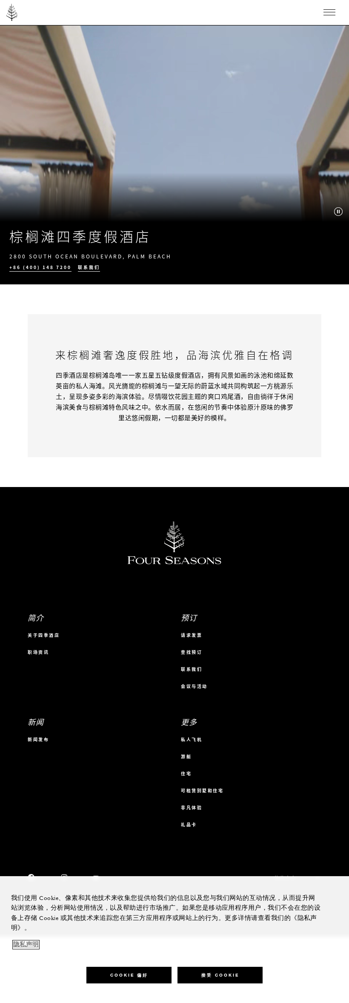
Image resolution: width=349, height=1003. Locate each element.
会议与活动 (194, 686)
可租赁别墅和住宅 (202, 790)
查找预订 (191, 652)
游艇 (186, 756)
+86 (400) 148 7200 (40, 267)
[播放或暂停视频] (338, 211)
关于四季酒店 (44, 635)
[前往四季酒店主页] (12, 12)
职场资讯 (38, 652)
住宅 (186, 773)
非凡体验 (191, 807)
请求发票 (191, 635)
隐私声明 (26, 945)
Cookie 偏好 (129, 975)
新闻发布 (38, 739)
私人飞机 (191, 739)
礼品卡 (189, 824)
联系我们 (89, 267)
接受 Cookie (220, 975)
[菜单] (329, 12)
